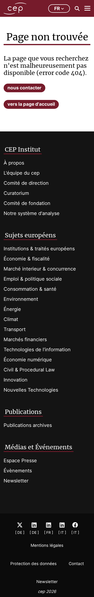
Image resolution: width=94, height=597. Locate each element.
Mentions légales (47, 545)
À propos (14, 163)
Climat (11, 319)
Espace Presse (20, 460)
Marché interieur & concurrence (40, 269)
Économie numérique (28, 360)
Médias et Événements (38, 447)
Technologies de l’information (37, 349)
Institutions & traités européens (39, 249)
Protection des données (33, 563)
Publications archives (28, 425)
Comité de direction (26, 183)
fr (57, 8)
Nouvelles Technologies (31, 390)
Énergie (12, 309)
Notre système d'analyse (32, 213)
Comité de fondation (27, 203)
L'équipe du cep (22, 173)
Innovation (15, 380)
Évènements (18, 471)
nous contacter (24, 88)
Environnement (21, 299)
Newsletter (16, 481)
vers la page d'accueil (31, 104)
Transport (15, 329)
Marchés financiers (25, 339)
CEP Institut (22, 149)
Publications (23, 412)
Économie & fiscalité (27, 259)
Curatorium (16, 193)
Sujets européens (30, 235)
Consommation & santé (30, 289)
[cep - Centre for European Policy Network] (15, 8)
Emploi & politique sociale (33, 279)
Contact (76, 563)
